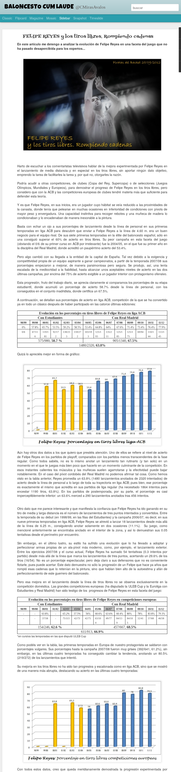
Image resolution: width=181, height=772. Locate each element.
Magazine (36, 18)
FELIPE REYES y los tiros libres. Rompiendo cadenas (88, 36)
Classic (7, 18)
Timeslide (96, 18)
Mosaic (51, 18)
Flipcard (20, 18)
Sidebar (64, 18)
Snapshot (80, 18)
